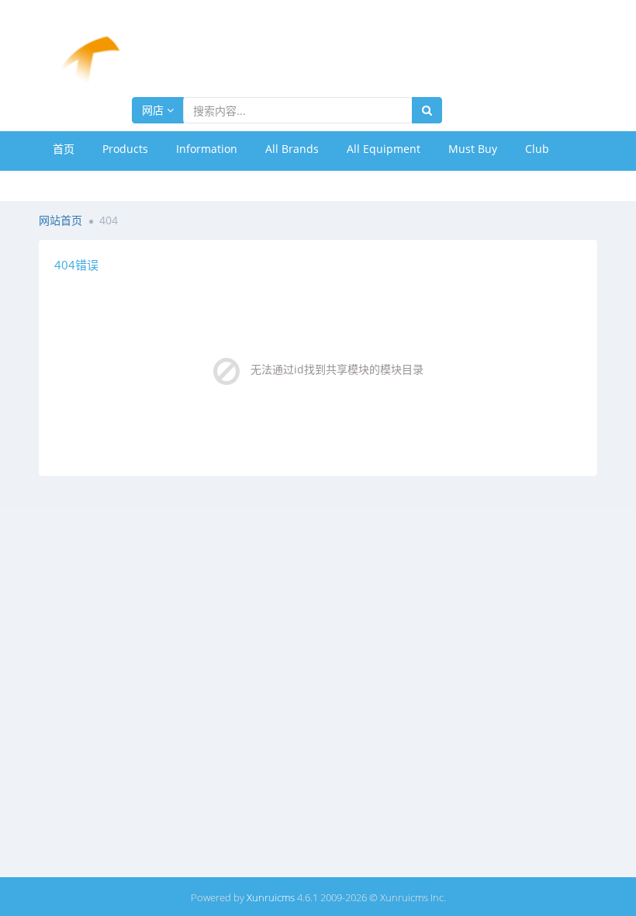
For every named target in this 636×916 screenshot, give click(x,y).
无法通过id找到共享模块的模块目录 (337, 369)
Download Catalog (193, 183)
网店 (154, 109)
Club (537, 148)
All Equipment (383, 148)
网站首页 (60, 220)
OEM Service (85, 183)
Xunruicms (271, 897)
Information (206, 148)
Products (125, 148)
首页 (63, 148)
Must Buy (472, 148)
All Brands (292, 148)
